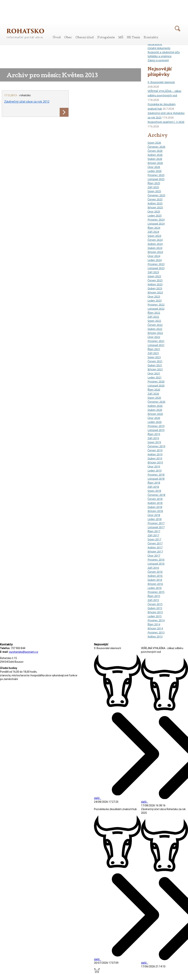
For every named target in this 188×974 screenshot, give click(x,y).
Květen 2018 (155, 503)
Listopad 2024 (156, 223)
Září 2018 (153, 486)
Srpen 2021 (154, 357)
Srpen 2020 (154, 397)
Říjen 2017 (154, 531)
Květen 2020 (155, 406)
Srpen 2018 (154, 491)
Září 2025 (153, 187)
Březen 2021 (155, 369)
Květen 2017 (155, 547)
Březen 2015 (155, 612)
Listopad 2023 (156, 268)
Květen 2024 (155, 244)
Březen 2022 (155, 333)
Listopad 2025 (156, 179)
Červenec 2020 (156, 401)
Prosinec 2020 (156, 381)
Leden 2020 (155, 422)
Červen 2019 (155, 450)
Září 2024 (153, 231)
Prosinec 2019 (156, 426)
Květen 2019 (155, 454)
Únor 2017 (154, 555)
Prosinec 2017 (156, 523)
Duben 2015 (155, 608)
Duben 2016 (155, 580)
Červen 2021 (155, 361)
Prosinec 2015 (156, 592)
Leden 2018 (155, 519)
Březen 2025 (155, 207)
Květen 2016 (155, 576)
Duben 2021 (155, 365)
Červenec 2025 (156, 195)
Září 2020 (153, 393)
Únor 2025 (154, 211)
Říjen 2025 (154, 183)
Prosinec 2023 (156, 264)
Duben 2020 (155, 410)
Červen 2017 (155, 543)
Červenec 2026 (156, 146)
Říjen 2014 (154, 624)
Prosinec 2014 (156, 620)
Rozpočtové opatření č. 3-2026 (166, 122)
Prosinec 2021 (156, 341)
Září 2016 (153, 567)
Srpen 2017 (154, 539)
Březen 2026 (155, 163)
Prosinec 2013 (156, 632)
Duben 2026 (155, 159)
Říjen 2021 (154, 349)
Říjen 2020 (154, 389)
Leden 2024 (155, 260)
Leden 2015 (155, 616)
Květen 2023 (155, 284)
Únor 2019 (154, 466)
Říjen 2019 (154, 434)
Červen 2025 (155, 199)
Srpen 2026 (154, 142)
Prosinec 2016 (156, 559)
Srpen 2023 (154, 276)
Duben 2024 (155, 248)
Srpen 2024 (154, 236)
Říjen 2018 (154, 482)
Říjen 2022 (154, 312)
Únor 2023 (154, 296)
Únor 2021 (154, 373)
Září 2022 (153, 316)
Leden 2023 (155, 300)
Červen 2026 (155, 151)
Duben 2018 (155, 507)
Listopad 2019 (156, 430)
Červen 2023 (155, 280)
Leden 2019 (155, 470)
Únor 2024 (154, 256)
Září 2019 (153, 438)
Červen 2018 (155, 499)
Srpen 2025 (154, 191)
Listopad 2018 (156, 478)
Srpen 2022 (154, 321)
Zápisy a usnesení (158, 60)
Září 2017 (153, 535)
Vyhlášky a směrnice (159, 56)
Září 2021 (153, 353)
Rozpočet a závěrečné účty (164, 52)
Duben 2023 (155, 288)
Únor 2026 (154, 167)
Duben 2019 (155, 458)
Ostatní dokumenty (159, 48)
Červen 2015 (155, 604)
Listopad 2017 (156, 527)
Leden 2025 (155, 215)
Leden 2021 (155, 377)
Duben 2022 (155, 329)
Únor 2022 (154, 337)
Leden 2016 (155, 588)
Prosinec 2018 (156, 474)
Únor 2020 (154, 418)
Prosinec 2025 (156, 175)
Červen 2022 (155, 325)
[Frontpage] (25, 31)
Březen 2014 (155, 628)
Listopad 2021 (156, 345)
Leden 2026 (155, 171)
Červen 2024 (155, 240)
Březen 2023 (155, 292)
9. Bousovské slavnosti (161, 82)
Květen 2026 (155, 155)
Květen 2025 (155, 203)
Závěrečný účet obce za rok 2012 (26, 102)
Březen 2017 (155, 551)
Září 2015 (153, 600)
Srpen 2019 (154, 442)
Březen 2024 (155, 252)
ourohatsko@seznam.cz (23, 651)
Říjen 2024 (154, 227)
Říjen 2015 (154, 596)
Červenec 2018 (156, 495)
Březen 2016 (155, 584)
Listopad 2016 (156, 563)
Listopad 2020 (156, 385)
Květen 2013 (155, 636)
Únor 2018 (154, 515)
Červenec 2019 (156, 446)
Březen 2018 (155, 511)
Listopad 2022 (156, 308)
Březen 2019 (155, 462)
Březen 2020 (155, 414)
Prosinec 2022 (156, 304)
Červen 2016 (155, 571)
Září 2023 (153, 272)
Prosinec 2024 (156, 219)
